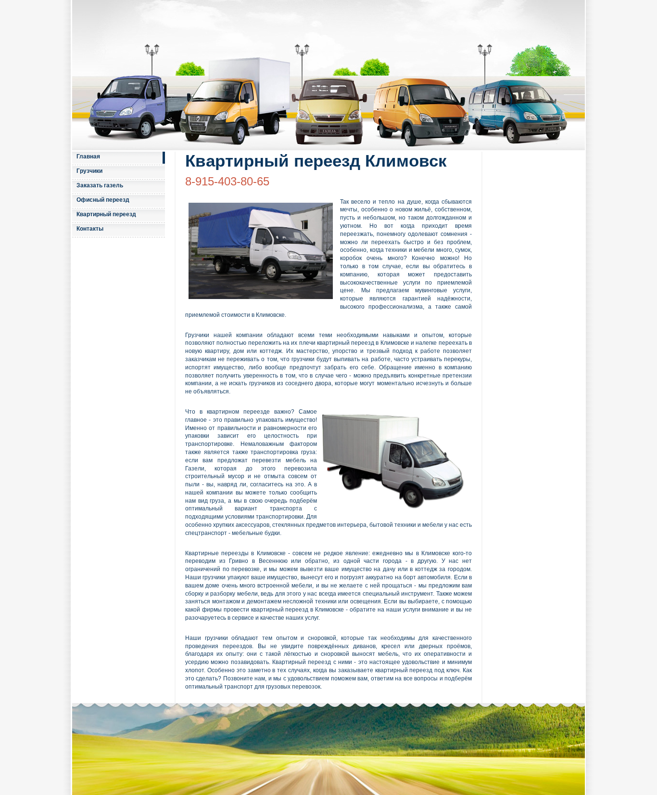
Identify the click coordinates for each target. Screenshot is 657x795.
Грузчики (89, 171)
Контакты (89, 228)
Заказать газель (99, 185)
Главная (88, 156)
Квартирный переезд (106, 214)
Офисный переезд (102, 199)
